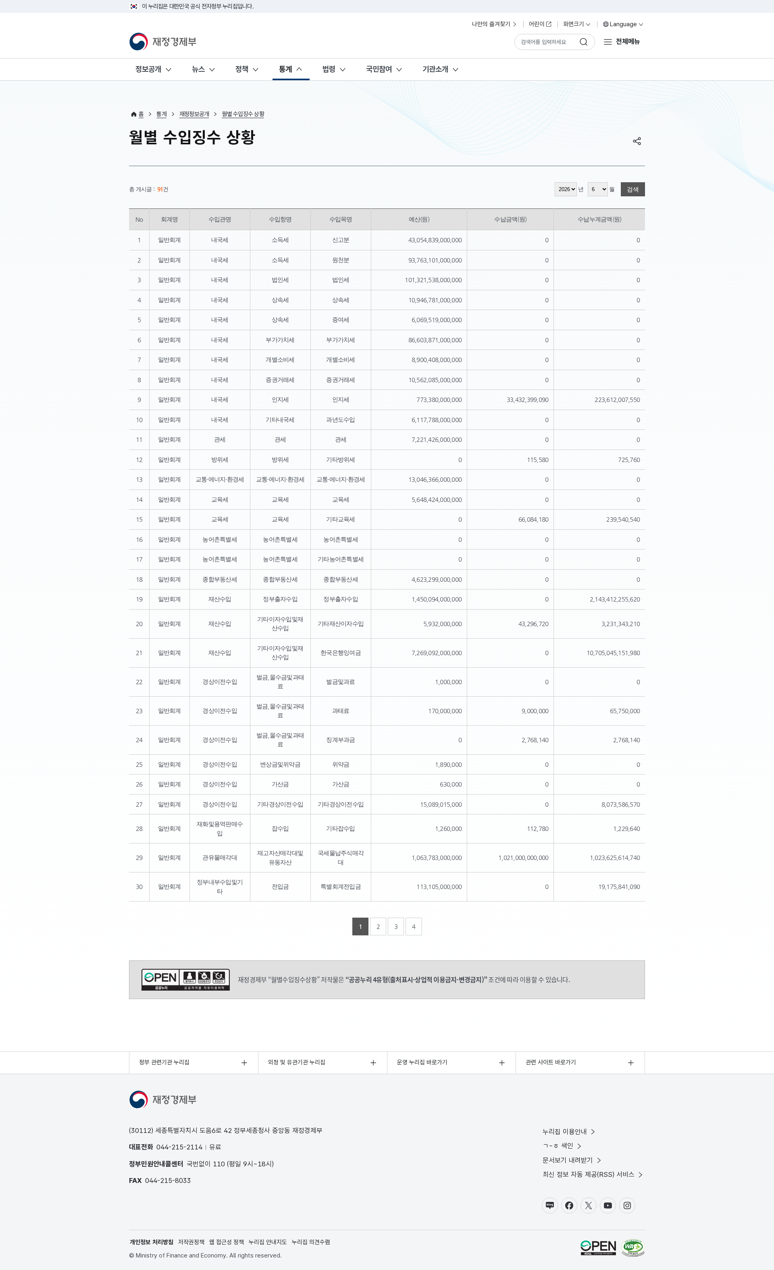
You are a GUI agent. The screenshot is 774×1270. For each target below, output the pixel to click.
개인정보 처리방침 (151, 1242)
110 (219, 1164)
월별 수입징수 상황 (243, 114)
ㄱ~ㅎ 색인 (558, 1146)
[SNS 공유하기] (637, 141)
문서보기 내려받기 (568, 1160)
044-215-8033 (168, 1180)
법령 (328, 69)
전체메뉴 (628, 41)
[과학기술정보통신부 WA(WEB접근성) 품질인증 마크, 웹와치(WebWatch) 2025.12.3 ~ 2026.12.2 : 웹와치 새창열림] (633, 1249)
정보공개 (148, 69)
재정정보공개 (194, 114)
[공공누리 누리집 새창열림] (598, 1249)
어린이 (537, 24)
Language (623, 24)
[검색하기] (584, 42)
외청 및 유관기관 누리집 (296, 1062)
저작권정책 (191, 1242)
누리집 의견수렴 (311, 1242)
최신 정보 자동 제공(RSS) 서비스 (589, 1174)
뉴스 (198, 69)
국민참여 (379, 69)
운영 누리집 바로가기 (422, 1062)
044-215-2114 (179, 1147)
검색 (633, 189)
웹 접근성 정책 (226, 1242)
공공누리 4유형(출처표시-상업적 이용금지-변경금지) (185, 980)
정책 (241, 69)
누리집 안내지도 (268, 1242)
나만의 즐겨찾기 (491, 24)
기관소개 (435, 69)
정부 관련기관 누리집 (164, 1062)
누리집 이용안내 (565, 1132)
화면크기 (573, 24)
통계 (285, 69)
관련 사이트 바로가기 (551, 1062)
